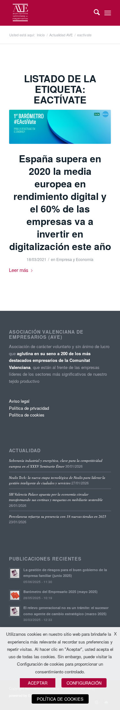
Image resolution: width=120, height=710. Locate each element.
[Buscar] (93, 13)
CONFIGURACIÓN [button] (84, 683)
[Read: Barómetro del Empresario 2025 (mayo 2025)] (14, 595)
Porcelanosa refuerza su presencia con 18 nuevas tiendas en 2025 (57, 516)
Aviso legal (19, 401)
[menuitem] (93, 13)
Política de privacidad (29, 408)
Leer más (18, 269)
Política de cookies (26, 415)
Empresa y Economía (74, 259)
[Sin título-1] (60, 127)
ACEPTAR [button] (37, 683)
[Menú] (107, 13)
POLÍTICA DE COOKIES (60, 699)
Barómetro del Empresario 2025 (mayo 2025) (60, 591)
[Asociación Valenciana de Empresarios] (50, 13)
